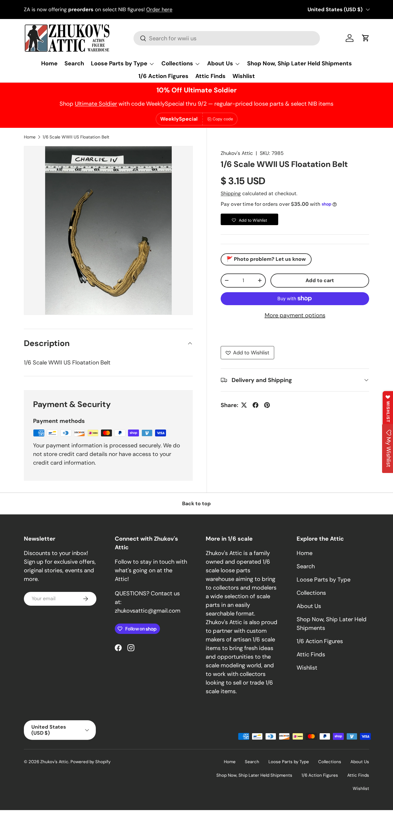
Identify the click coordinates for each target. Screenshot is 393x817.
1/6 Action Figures (163, 76)
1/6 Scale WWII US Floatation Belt (76, 137)
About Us (220, 63)
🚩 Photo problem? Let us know (266, 259)
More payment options (295, 315)
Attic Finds (210, 76)
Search (74, 63)
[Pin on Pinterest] (267, 405)
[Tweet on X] (244, 405)
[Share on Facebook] (255, 405)
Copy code (223, 118)
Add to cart (320, 280)
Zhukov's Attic (237, 153)
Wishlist (243, 76)
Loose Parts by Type (119, 63)
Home (49, 63)
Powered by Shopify (90, 762)
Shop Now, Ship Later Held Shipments (299, 63)
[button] (365, 38)
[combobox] (226, 38)
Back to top (196, 503)
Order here (159, 9)
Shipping (231, 193)
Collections (177, 63)
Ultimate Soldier (96, 103)
